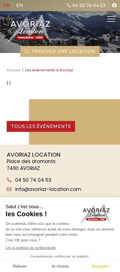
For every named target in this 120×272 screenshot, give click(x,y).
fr (6, 5)
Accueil (13, 70)
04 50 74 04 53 (88, 5)
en (19, 5)
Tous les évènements (41, 126)
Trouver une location (63, 51)
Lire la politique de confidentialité (31, 248)
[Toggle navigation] (110, 19)
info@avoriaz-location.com (47, 189)
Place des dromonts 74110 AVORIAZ (31, 165)
